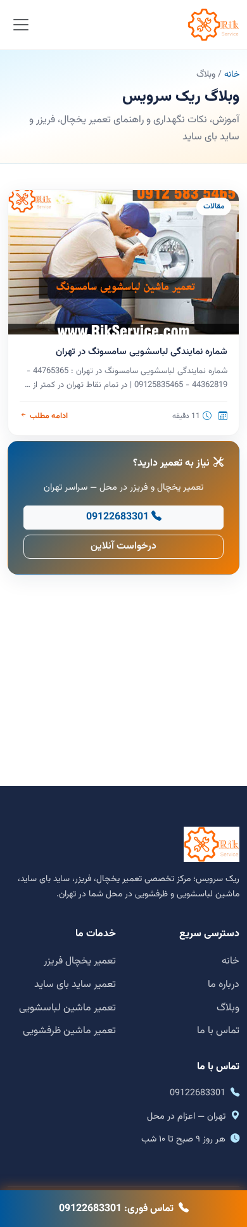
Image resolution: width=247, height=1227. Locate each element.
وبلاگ (228, 1008)
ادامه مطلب (48, 416)
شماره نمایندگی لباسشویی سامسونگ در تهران (141, 352)
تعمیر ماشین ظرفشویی (69, 1031)
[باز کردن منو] (21, 25)
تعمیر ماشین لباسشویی (67, 1008)
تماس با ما (218, 1031)
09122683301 (117, 517)
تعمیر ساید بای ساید (75, 985)
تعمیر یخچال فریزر (80, 961)
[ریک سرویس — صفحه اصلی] (213, 24)
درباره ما (223, 985)
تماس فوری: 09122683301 (116, 1209)
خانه (231, 75)
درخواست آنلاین (123, 546)
